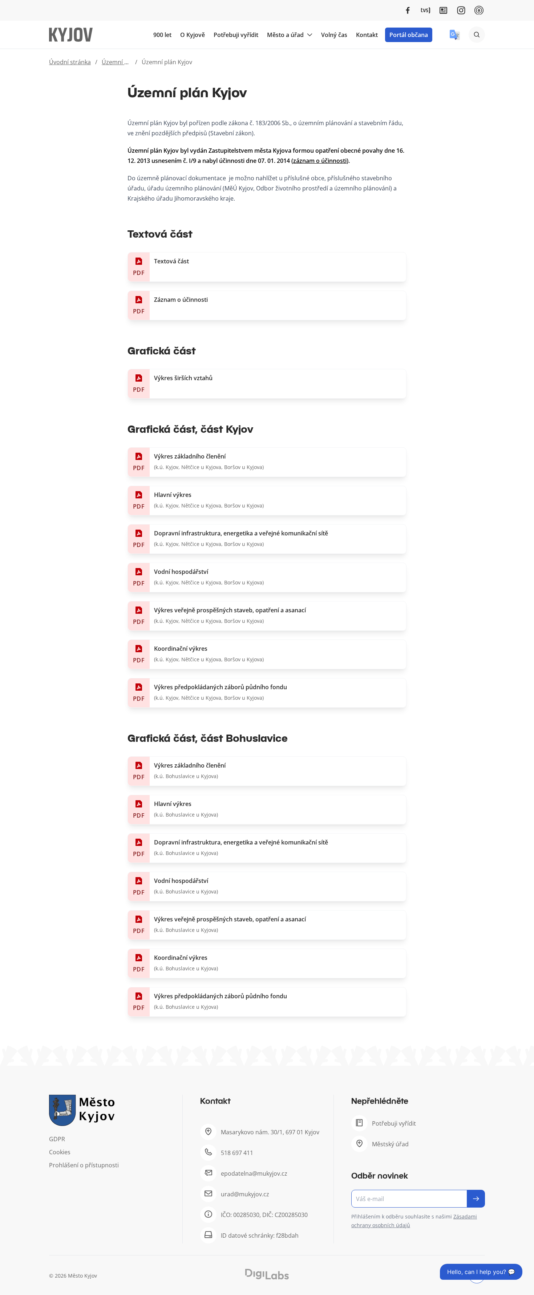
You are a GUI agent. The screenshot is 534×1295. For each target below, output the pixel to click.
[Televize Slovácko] (426, 10)
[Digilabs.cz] (267, 1274)
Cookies (59, 1152)
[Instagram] (461, 10)
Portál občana (408, 35)
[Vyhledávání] (477, 34)
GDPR (57, 1139)
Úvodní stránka (70, 62)
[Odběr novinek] (418, 1199)
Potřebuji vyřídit (236, 35)
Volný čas (334, 35)
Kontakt (367, 35)
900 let (162, 35)
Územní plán (119, 62)
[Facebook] (408, 10)
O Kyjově (192, 35)
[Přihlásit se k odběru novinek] (476, 1199)
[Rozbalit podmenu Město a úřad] (309, 34)
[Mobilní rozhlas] (479, 10)
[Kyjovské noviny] (443, 10)
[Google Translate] (455, 35)
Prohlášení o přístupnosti (84, 1165)
